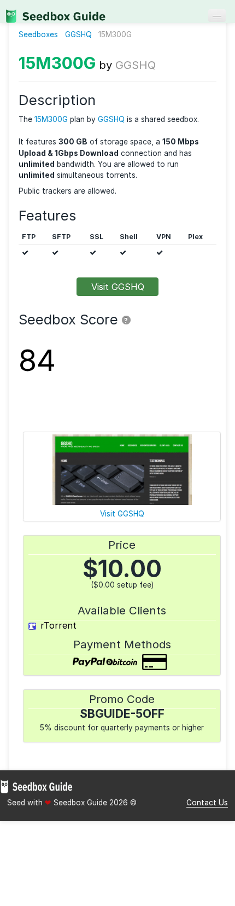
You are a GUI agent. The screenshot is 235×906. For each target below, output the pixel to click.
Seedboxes (38, 34)
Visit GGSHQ (117, 286)
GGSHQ (78, 34)
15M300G (57, 63)
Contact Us (207, 802)
